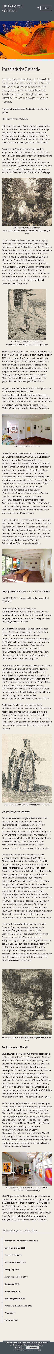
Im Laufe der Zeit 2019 (15, 1262)
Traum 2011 (10, 1313)
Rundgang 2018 (12, 1269)
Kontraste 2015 (12, 1284)
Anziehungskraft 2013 (15, 1298)
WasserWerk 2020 (13, 1255)
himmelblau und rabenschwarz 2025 (21, 1240)
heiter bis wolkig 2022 (15, 1248)
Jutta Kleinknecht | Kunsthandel (12, 8)
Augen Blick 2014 (12, 1291)
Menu (47, 8)
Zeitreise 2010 (11, 1320)
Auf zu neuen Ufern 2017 (16, 1276)
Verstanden (33, 1348)
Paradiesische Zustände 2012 (18, 1305)
